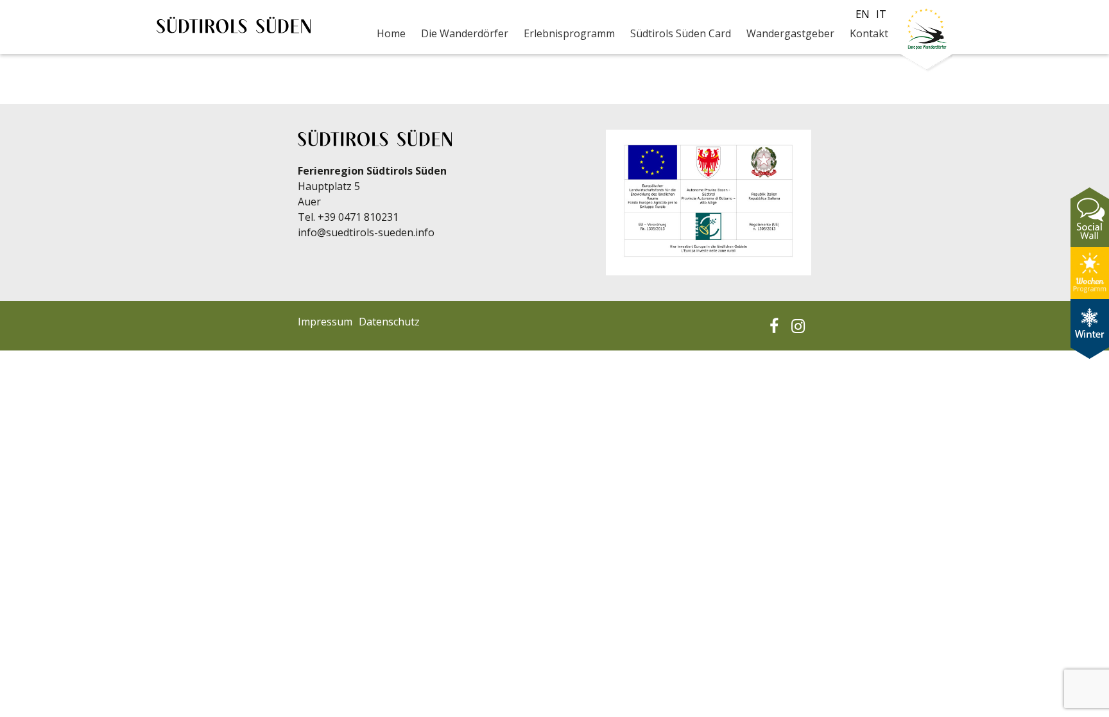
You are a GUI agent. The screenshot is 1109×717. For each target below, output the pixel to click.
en (862, 14)
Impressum (325, 322)
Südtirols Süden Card (680, 33)
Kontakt (869, 33)
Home (391, 33)
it (881, 14)
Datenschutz (389, 322)
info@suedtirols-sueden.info (366, 232)
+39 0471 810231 (358, 217)
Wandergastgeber (790, 33)
